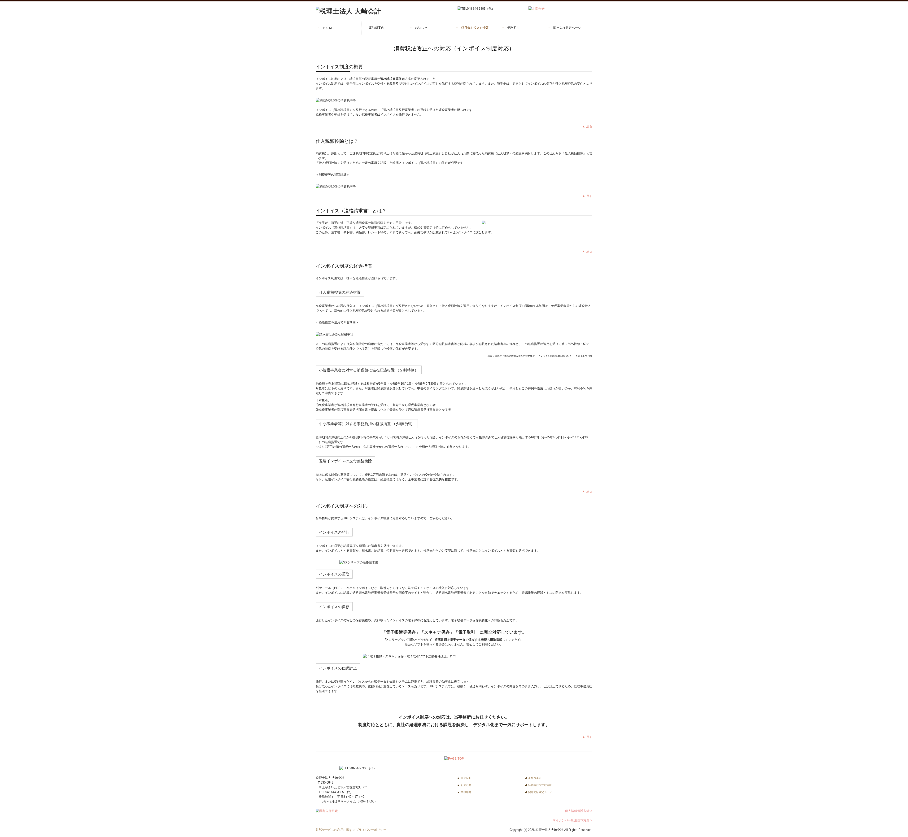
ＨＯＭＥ (329, 28)
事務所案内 (376, 28)
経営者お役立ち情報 (475, 28)
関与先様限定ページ (567, 28)
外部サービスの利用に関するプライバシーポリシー (351, 830)
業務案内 (513, 28)
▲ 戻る (587, 126)
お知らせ (421, 28)
